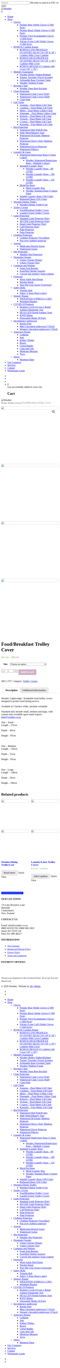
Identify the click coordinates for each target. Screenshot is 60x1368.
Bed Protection (21, 1110)
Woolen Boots (27, 1265)
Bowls (23, 1326)
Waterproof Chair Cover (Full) (34, 1077)
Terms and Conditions (16, 956)
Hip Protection (21, 1234)
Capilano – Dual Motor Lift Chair (36, 1090)
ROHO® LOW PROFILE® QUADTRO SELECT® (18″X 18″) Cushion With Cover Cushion (38, 1035)
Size (5, 664)
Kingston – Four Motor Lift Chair (36, 1107)
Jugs (22, 1320)
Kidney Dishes (27, 1323)
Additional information (34, 690)
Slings (17, 1339)
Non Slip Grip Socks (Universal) (36, 1268)
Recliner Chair (21, 1068)
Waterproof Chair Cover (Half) (35, 1079)
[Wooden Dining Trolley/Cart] (15, 828)
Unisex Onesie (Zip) (30, 1245)
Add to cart (27, 672)
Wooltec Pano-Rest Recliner (33, 1071)
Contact (11, 1351)
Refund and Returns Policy (19, 949)
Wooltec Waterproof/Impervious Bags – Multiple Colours (41, 1144)
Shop (9, 1002)
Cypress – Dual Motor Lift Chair (36, 1104)
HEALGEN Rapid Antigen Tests (36, 1295)
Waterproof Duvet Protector (33, 1129)
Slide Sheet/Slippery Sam (32, 1115)
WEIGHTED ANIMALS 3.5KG (36, 1281)
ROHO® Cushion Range (26, 1030)
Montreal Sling (27, 1342)
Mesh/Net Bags (27, 1168)
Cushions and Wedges (24, 1248)
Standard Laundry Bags (31, 1149)
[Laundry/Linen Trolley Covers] (45, 828)
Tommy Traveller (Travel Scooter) (36, 1060)
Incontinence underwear (25, 1304)
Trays (22, 1337)
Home (4, 402)
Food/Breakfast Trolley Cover (34, 1193)
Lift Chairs (19, 1085)
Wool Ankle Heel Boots (31, 1262)
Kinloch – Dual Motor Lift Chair (36, 1099)
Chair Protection (21, 1074)
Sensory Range (21, 1279)
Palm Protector (27, 1212)
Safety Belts (19, 1270)
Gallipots (24, 1317)
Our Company (13, 946)
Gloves (17, 1005)
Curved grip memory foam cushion (37, 1256)
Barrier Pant (25, 1306)
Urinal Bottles (26, 1328)
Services (11, 1348)
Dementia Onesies (22, 1240)
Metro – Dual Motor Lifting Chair (36, 1093)
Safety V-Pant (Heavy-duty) (33, 1276)
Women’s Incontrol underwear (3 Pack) (39, 1312)
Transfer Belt (26, 1273)
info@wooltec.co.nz (11, 717)
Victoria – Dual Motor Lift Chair (35, 1102)
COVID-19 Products (24, 1287)
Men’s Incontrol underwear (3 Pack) (37, 1309)
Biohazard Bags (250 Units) (33, 1182)
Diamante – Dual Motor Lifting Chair (38, 1096)
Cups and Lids (27, 1331)
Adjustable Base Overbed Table (35, 1063)
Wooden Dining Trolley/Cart (34, 1187)
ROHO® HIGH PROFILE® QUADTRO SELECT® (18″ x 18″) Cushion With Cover (38, 1044)
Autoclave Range (22, 1315)
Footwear (18, 1259)
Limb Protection (21, 1198)
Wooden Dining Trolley (25, 1185)
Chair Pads (25, 1082)
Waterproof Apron (28, 1232)
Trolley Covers (15, 402)
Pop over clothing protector (33, 1223)
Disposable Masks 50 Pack (33, 1301)
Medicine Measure (29, 1334)
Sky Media (35, 986)
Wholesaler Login (16, 1353)
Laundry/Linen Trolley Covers (34, 1196)
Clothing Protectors (23, 1218)
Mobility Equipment (23, 1055)
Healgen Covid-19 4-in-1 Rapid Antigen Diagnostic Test (35, 1291)
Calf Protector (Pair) (29, 1209)
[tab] (11, 690)
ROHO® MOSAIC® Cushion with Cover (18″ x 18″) (37, 1050)
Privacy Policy (13, 952)
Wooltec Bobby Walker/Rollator (35, 1057)
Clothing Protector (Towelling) (35, 1221)
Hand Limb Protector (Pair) (33, 1207)
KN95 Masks (26, 1298)
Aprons (17, 1226)
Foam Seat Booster (29, 1251)
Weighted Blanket (28, 1284)
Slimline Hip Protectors (31, 1237)
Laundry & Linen (22, 1135)
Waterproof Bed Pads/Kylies (33, 1113)
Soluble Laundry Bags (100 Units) (36, 1179)
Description (12, 690)
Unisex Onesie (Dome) (31, 1243)
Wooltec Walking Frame (31, 1066)
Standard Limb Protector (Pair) (35, 1201)
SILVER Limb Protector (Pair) (35, 1204)
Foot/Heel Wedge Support (32, 1254)
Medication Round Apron (32, 1229)
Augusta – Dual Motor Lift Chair (36, 1088)
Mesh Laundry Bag (35, 1171)
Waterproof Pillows (29, 1132)
